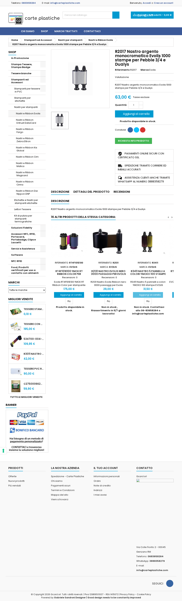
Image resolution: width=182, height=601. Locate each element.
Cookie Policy (144, 594)
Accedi (147, 2)
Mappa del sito (59, 494)
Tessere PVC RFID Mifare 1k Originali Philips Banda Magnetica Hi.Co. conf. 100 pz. (34, 368)
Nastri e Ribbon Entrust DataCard (26, 121)
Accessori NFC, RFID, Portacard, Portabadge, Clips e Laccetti (23, 238)
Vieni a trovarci (59, 499)
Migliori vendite (20, 299)
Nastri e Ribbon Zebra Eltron (24, 140)
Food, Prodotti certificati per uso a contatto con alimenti (25, 270)
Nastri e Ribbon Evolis (28, 113)
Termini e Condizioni (62, 490)
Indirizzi (98, 490)
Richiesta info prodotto (133, 140)
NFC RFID (16, 261)
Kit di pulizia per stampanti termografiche (23, 218)
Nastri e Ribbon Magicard (24, 174)
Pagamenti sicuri (60, 485)
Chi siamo (27, 31)
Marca (145, 70)
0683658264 (29, 2)
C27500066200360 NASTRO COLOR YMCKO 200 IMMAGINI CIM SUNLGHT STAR (34, 383)
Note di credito (102, 485)
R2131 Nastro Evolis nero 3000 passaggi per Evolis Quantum (108, 274)
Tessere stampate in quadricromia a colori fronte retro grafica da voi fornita (34, 309)
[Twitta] (136, 130)
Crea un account (163, 2)
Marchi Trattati (65, 31)
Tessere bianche (21, 73)
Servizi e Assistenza (23, 248)
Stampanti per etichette (22, 99)
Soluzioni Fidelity (21, 227)
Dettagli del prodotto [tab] (91, 192)
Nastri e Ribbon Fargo (24, 130)
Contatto (144, 468)
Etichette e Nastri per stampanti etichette (26, 201)
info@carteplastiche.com (65, 2)
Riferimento (122, 70)
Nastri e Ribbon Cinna (24, 183)
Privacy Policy (127, 594)
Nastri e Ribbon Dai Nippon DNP (27, 192)
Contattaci (92, 31)
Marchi (14, 282)
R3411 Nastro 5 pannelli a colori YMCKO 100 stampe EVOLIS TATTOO (148, 274)
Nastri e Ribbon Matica (24, 164)
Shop (44, 31)
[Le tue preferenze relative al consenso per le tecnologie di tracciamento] (3, 450)
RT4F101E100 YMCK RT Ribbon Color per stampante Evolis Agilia (69, 274)
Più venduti (14, 485)
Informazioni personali (107, 476)
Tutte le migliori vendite (27, 397)
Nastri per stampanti (26, 107)
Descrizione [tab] (60, 192)
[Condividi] (130, 130)
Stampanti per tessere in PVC (27, 90)
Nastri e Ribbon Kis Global (26, 149)
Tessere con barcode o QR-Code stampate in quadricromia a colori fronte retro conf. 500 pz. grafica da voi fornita (34, 324)
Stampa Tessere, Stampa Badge (21, 66)
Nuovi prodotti (16, 481)
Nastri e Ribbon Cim (27, 156)
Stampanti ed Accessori (20, 81)
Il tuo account (106, 468)
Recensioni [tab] (122, 192)
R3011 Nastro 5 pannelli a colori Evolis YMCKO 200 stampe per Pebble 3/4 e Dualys (34, 353)
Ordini (97, 481)
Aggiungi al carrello (134, 114)
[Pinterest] (142, 130)
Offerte (12, 476)
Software (17, 255)
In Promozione (20, 58)
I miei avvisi (100, 494)
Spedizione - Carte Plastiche (67, 476)
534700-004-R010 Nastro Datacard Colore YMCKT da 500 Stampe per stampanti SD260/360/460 (34, 338)
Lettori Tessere (22, 209)
